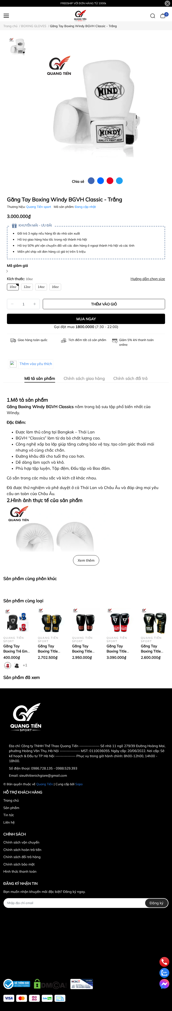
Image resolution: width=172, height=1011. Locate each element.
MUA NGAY (86, 319)
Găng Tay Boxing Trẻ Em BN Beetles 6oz (16, 651)
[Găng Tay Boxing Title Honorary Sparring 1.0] (86, 622)
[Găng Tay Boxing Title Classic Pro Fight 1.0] (120, 622)
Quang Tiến (44, 784)
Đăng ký (156, 903)
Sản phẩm (11, 808)
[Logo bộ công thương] (48, 982)
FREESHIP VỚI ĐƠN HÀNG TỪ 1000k (83, 3)
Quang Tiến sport (39, 207)
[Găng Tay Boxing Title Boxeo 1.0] (155, 622)
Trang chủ (11, 800)
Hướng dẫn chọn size (148, 278)
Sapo (79, 784)
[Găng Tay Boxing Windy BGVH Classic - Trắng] (97, 105)
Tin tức (8, 815)
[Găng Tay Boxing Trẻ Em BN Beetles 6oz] (17, 622)
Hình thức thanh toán (20, 871)
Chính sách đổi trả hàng (22, 857)
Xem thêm (86, 560)
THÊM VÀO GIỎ (104, 304)
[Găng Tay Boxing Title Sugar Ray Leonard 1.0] (52, 622)
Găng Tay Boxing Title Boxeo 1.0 (151, 651)
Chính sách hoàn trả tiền (22, 850)
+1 (25, 664)
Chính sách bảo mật (18, 864)
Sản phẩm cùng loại (23, 600)
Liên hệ (9, 822)
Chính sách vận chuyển (21, 842)
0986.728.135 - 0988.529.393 (54, 768)
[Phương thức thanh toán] (34, 998)
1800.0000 (84, 326)
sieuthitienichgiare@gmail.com (43, 775)
